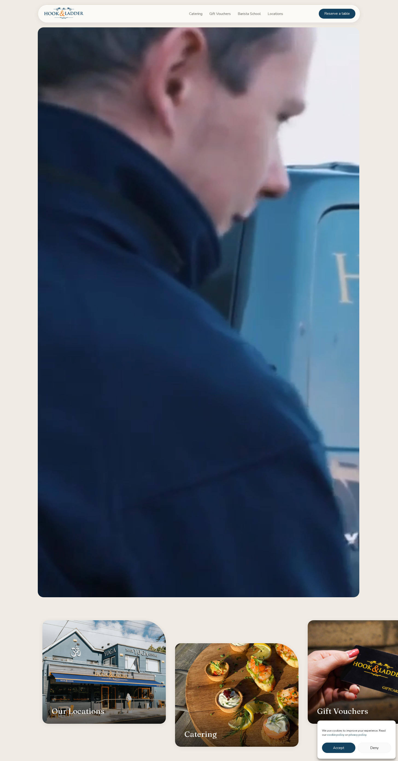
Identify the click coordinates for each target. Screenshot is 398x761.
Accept (338, 748)
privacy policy (357, 735)
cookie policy (335, 735)
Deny (374, 748)
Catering (200, 735)
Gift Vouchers (342, 712)
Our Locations (78, 712)
